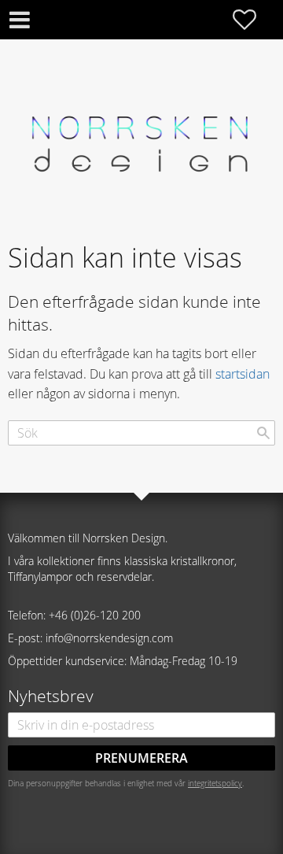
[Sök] (263, 433)
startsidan (242, 374)
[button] (252, 19)
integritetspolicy (215, 783)
